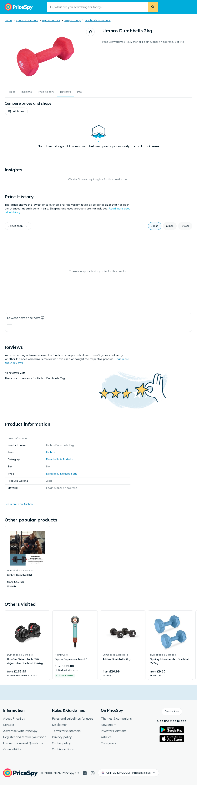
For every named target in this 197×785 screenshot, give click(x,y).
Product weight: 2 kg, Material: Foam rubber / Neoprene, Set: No (143, 41)
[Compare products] (90, 32)
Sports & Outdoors (27, 20)
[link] (27, 558)
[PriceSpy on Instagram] (92, 773)
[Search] (153, 7)
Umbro (50, 452)
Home (8, 20)
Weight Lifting (72, 20)
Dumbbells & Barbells (98, 20)
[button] (16, 111)
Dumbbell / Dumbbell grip (61, 473)
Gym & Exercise (51, 20)
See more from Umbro (19, 504)
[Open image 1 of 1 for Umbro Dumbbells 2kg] (45, 56)
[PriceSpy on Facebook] (85, 773)
